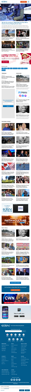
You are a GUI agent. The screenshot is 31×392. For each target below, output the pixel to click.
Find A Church (14, 349)
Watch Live (3, 70)
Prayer (12, 346)
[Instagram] (17, 380)
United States (13, 357)
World (8, 68)
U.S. (2, 68)
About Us (3, 363)
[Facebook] (14, 380)
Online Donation (24, 345)
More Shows (23, 363)
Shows (22, 68)
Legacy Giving (23, 346)
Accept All (22, 390)
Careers (3, 362)
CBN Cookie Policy (6, 388)
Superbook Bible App (5, 372)
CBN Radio (13, 371)
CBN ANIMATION (5, 369)
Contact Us (4, 359)
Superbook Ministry (5, 371)
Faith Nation (23, 360)
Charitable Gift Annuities (23, 350)
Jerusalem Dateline (24, 362)
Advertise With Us (5, 360)
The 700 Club (23, 357)
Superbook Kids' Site (5, 374)
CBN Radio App (14, 374)
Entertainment (15, 68)
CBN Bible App (14, 352)
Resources (13, 351)
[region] (15, 388)
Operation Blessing (5, 345)
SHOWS (22, 356)
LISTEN (12, 369)
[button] (28, 2)
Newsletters (4, 357)
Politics (5, 68)
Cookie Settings (2, 390)
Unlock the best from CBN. (15, 329)
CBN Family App (24, 365)
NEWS (12, 356)
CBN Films (3, 350)
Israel (11, 68)
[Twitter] (19, 380)
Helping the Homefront (4, 349)
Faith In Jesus (13, 348)
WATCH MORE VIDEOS (15, 282)
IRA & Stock (23, 348)
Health (19, 68)
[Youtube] (12, 380)
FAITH (12, 343)
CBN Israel (4, 346)
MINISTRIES (4, 343)
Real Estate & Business (23, 353)
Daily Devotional (14, 345)
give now (23, 1)
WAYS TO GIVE (24, 343)
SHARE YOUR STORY (15, 290)
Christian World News (25, 359)
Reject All (27, 390)
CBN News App (14, 366)
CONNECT (4, 356)
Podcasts (25, 68)
